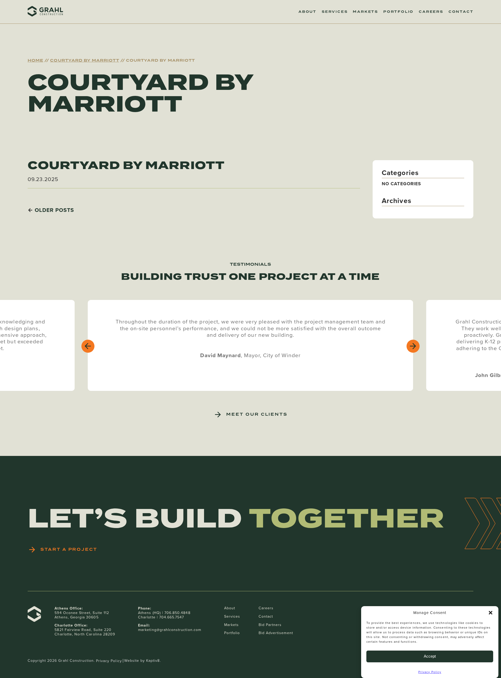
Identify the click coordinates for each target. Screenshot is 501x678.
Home (35, 60)
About (308, 11)
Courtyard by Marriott (84, 60)
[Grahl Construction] (45, 12)
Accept (430, 656)
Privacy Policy (429, 672)
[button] (490, 612)
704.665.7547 (171, 617)
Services (335, 11)
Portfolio (398, 11)
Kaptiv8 (153, 660)
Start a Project (68, 549)
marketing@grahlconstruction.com (169, 629)
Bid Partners (270, 625)
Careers (431, 11)
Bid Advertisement (276, 633)
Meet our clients (257, 414)
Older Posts (54, 210)
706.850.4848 (177, 612)
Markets (365, 11)
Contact (461, 11)
